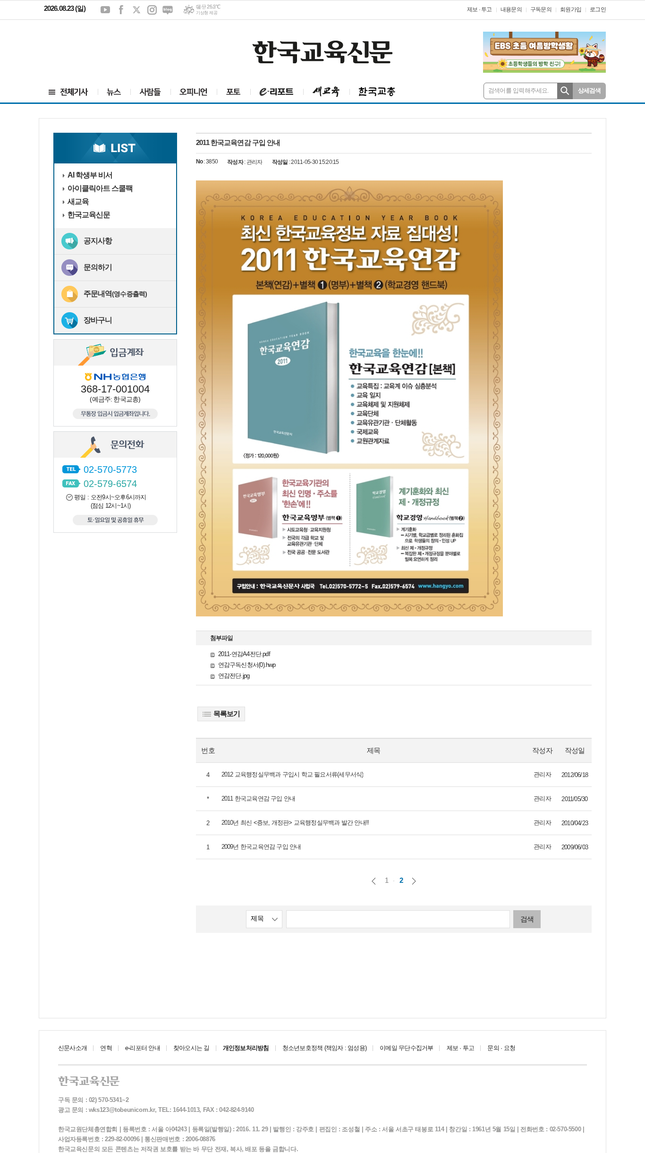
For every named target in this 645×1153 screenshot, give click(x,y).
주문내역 (115, 294)
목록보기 (226, 713)
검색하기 (565, 91)
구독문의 (541, 9)
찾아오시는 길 (191, 1047)
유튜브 (105, 10)
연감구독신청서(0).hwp (247, 664)
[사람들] (150, 91)
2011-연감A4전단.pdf (244, 654)
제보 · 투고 (479, 9)
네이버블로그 (168, 10)
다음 (413, 881)
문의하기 (98, 267)
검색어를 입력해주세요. (518, 90)
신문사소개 (72, 1047)
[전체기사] (68, 91)
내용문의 (511, 9)
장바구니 (98, 320)
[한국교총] (377, 91)
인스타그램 (152, 10)
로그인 (598, 9)
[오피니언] (193, 91)
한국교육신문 (89, 215)
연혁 (105, 1047)
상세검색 (589, 90)
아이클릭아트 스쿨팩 (100, 188)
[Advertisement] (100, 46)
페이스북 (121, 10)
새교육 (78, 201)
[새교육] (326, 91)
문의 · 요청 (501, 1047)
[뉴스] (114, 91)
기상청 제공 (206, 12)
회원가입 (570, 9)
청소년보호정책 (324, 1047)
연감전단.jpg (234, 675)
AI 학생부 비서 (90, 175)
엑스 (136, 10)
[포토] (233, 91)
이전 (373, 881)
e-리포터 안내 (142, 1047)
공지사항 (98, 241)
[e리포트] (276, 91)
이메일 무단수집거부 (406, 1047)
